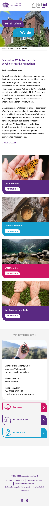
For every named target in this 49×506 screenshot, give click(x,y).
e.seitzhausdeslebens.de (22, 394)
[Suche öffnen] (39, 5)
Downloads (17, 407)
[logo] (12, 5)
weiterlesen (12, 189)
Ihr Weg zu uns (18, 432)
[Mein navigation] (44, 5)
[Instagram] (22, 500)
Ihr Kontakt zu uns (20, 420)
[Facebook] (27, 500)
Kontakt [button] (34, 5)
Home (4, 48)
